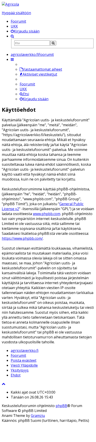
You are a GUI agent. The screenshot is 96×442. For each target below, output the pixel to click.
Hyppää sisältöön (16, 12)
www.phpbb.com (46, 213)
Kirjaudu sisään (35, 98)
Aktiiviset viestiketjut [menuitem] (40, 74)
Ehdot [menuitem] (16, 375)
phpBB (61, 405)
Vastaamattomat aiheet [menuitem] (42, 69)
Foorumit (18, 21)
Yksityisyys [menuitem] (20, 370)
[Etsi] (53, 43)
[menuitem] (25, 31)
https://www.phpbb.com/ (22, 238)
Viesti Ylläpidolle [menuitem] (24, 365)
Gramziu (38, 415)
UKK (14, 26)
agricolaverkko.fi (24, 350)
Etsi (26, 93)
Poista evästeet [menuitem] (23, 360)
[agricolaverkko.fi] (10, 4)
